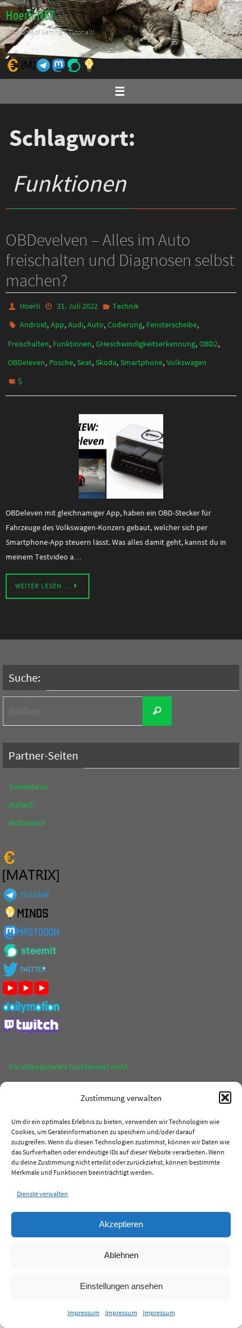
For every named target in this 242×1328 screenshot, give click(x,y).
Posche (61, 354)
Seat (84, 354)
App (57, 322)
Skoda (106, 354)
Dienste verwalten (42, 1193)
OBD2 (208, 338)
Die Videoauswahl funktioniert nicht (68, 1053)
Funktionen (72, 338)
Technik (126, 305)
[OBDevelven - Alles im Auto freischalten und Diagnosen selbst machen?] (121, 443)
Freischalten (28, 338)
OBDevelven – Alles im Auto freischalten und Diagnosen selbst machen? (120, 260)
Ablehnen (121, 1255)
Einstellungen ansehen (121, 1286)
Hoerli (30, 305)
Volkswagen (187, 354)
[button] (225, 1097)
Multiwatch (27, 809)
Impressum (84, 1312)
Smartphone (141, 354)
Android (33, 322)
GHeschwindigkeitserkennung (145, 338)
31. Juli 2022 (77, 305)
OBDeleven (26, 354)
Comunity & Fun (35, 1072)
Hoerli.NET (30, 16)
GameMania (28, 773)
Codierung (124, 322)
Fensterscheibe (171, 322)
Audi (75, 322)
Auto (95, 322)
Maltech (21, 791)
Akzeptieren (121, 1224)
